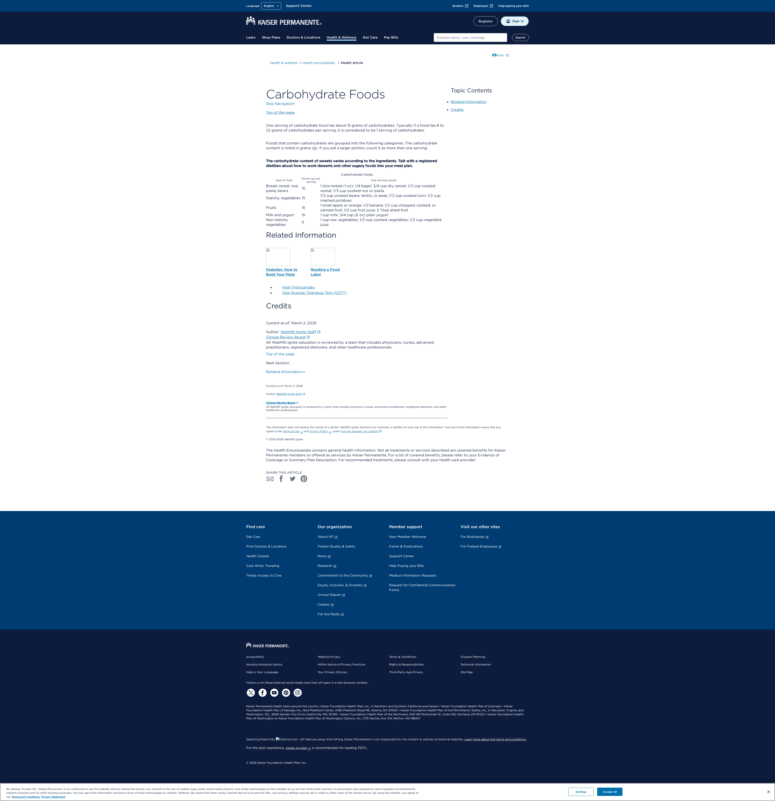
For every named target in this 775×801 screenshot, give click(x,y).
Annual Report (329, 595)
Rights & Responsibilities (406, 664)
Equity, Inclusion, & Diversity (340, 585)
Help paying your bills (513, 5)
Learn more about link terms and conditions (495, 739)
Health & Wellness (341, 37)
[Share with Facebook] (281, 479)
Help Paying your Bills (406, 566)
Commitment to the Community (343, 575)
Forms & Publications (406, 546)
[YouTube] (274, 693)
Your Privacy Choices (332, 672)
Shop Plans (271, 37)
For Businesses (472, 537)
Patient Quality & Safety (336, 546)
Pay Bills (391, 37)
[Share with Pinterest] (304, 479)
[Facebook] (262, 693)
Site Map (467, 672)
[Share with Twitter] (293, 479)
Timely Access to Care (263, 575)
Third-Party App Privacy (406, 672)
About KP (325, 537)
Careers (324, 604)
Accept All (610, 791)
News (322, 556)
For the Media (329, 614)
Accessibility (255, 656)
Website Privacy (329, 656)
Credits (457, 109)
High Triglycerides (298, 287)
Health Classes (257, 556)
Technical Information (476, 664)
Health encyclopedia (319, 63)
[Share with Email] (270, 479)
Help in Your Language (262, 672)
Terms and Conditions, (26, 796)
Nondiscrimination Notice (264, 664)
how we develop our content (359, 431)
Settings (581, 791)
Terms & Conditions (402, 656)
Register (486, 21)
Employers (480, 5)
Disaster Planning (473, 656)
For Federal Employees (479, 546)
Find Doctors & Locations (266, 546)
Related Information (284, 372)
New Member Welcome (407, 537)
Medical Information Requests (412, 575)
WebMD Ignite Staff (289, 393)
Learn (251, 37)
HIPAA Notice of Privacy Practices (341, 664)
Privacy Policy (319, 431)
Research (325, 566)
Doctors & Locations (303, 37)
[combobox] (470, 37)
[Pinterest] (285, 693)
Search (520, 37)
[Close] (768, 791)
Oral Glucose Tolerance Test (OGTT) (314, 293)
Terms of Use (291, 431)
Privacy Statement (53, 796)
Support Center (299, 6)
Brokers (457, 5)
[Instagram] (297, 693)
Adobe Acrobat (296, 748)
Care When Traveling (262, 566)
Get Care (370, 37)
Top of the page (280, 354)
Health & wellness (284, 63)
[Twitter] (250, 693)
